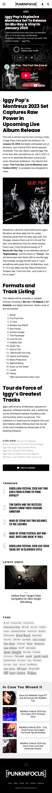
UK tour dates (14, 673)
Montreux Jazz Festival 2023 (17, 457)
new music (31, 647)
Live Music (26, 639)
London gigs (21, 643)
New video (27, 652)
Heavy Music (7, 639)
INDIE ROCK (16, 639)
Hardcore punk (9, 635)
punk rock (37, 457)
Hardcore (42, 631)
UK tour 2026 (34, 668)
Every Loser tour (10, 444)
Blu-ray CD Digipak (26, 441)
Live (27, 783)
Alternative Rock (12, 627)
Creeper (6, 631)
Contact (33, 783)
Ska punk (22, 664)
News (10, 783)
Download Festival (18, 631)
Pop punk (36, 652)
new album (10, 648)
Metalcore (39, 643)
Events (22, 783)
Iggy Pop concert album (23, 447)
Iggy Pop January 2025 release (18, 451)
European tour (32, 631)
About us (41, 783)
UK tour (22, 668)
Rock (29, 660)
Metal (29, 643)
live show (9, 643)
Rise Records (21, 660)
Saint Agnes (7, 664)
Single (15, 664)
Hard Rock (23, 635)
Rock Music (37, 660)
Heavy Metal (36, 635)
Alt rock (25, 626)
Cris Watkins (27, 48)
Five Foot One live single (31, 444)
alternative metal (16, 623)
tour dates (9, 668)
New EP (21, 647)
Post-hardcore (8, 656)
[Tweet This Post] (20, 57)
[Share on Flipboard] (26, 57)
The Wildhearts (32, 664)
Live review (39, 639)
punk (29, 656)
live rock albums (31, 454)
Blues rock (34, 627)
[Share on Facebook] (14, 57)
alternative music (28, 623)
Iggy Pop (7, 447)
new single (12, 652)
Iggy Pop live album (12, 454)
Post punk (19, 656)
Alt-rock (6, 623)
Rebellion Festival (10, 660)
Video (31, 673)
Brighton (43, 627)
